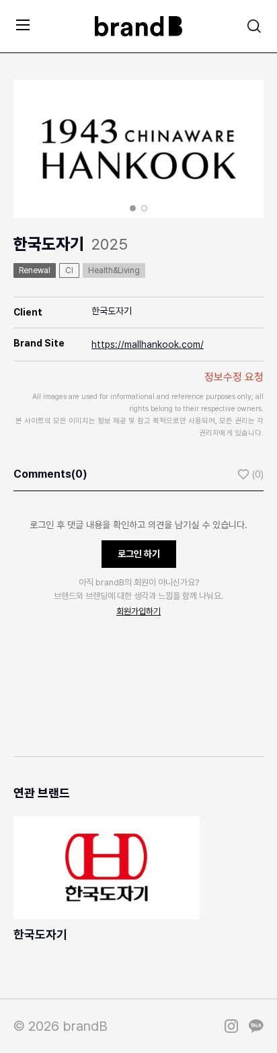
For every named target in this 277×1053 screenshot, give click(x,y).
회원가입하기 (138, 611)
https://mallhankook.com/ (147, 344)
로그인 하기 (139, 553)
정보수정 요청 (234, 377)
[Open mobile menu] (23, 25)
